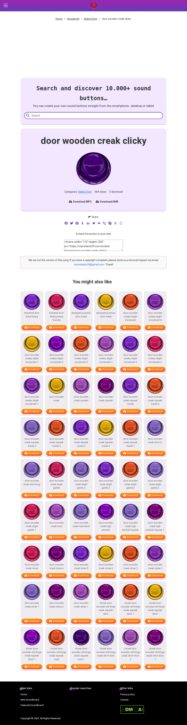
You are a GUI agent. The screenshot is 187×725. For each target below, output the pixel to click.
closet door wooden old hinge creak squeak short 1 (31, 654)
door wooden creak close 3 (130, 566)
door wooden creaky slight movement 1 (32, 400)
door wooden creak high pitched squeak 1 (155, 526)
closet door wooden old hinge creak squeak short (155, 608)
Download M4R (109, 201)
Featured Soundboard (32, 705)
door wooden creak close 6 (56, 566)
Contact (124, 699)
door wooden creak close (32, 566)
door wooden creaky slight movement (130, 316)
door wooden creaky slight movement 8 (155, 316)
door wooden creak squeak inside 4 (56, 442)
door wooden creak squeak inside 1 (130, 442)
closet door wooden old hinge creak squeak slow (105, 608)
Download (33, 327)
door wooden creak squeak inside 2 (106, 442)
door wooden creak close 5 (81, 566)
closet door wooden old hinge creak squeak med (56, 654)
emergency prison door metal (81, 314)
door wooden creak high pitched (106, 526)
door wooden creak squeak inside (130, 400)
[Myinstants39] (93, 5)
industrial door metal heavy (31, 314)
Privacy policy (127, 694)
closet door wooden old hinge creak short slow (105, 652)
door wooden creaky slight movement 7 (32, 358)
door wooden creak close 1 (32, 605)
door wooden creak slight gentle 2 (155, 484)
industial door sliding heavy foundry (56, 316)
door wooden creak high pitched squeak (130, 526)
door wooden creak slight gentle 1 (32, 526)
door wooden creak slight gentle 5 (81, 484)
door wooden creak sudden (81, 398)
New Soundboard (29, 699)
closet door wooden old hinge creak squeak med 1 (81, 654)
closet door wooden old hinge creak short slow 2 (130, 654)
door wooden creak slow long (31, 482)
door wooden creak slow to (155, 440)
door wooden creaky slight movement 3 (130, 358)
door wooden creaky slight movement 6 (56, 358)
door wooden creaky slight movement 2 (155, 358)
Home (59, 18)
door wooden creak (56, 398)
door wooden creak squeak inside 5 (32, 442)
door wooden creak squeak (106, 398)
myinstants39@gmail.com (89, 264)
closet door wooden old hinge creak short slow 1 (155, 654)
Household (73, 18)
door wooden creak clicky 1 (81, 605)
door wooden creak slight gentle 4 (106, 484)
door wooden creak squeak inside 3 (81, 442)
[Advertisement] (93, 48)
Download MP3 (82, 201)
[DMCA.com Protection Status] (143, 709)
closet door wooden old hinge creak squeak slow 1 (130, 608)
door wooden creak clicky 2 (56, 605)
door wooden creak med (56, 524)
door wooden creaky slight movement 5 (81, 358)
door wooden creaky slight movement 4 (106, 358)
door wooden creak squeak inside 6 (155, 400)
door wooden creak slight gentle (56, 484)
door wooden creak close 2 (155, 566)
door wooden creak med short (81, 524)
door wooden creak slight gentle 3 (130, 484)
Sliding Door (91, 18)
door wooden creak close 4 (106, 566)
